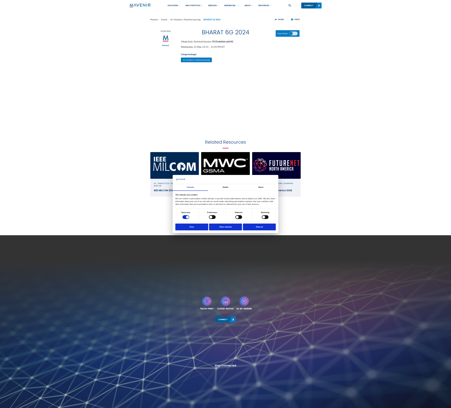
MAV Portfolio (193, 5)
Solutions (173, 5)
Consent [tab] (190, 187)
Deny (192, 227)
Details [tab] (225, 187)
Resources (264, 5)
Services (212, 5)
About (248, 5)
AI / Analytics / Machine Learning (196, 60)
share (281, 19)
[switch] (212, 217)
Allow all (259, 227)
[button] (289, 5)
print (297, 19)
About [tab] (260, 187)
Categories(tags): (189, 54)
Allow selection (225, 227)
